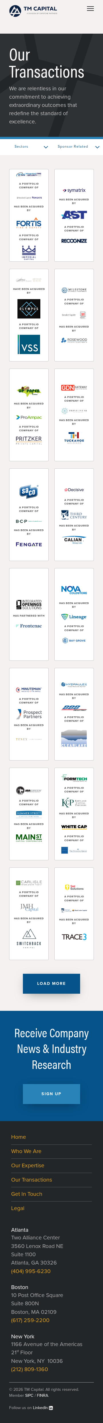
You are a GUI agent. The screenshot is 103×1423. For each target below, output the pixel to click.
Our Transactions (31, 1179)
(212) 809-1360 (29, 1369)
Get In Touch (26, 1194)
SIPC (29, 1395)
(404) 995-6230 (31, 1271)
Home (18, 1137)
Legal (17, 1208)
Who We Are (26, 1151)
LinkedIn (40, 1407)
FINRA (42, 1395)
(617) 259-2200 (30, 1320)
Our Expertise (27, 1165)
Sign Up (51, 1093)
